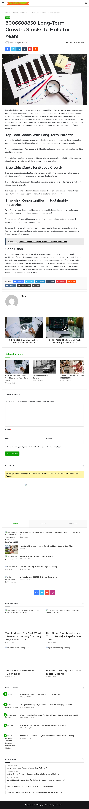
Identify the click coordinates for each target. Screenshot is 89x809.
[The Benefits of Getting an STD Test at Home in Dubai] (11, 728)
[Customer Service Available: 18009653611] (72, 367)
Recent (15, 524)
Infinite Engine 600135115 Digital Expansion (38, 577)
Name (8, 429)
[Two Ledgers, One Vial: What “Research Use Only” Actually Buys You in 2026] (11, 537)
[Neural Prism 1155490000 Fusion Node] (11, 559)
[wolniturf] (18, 3)
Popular (43, 524)
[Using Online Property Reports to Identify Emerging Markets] (11, 708)
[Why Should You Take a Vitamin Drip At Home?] (11, 697)
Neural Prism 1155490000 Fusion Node (36, 556)
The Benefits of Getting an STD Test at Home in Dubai (43, 725)
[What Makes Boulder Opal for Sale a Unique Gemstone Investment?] (11, 718)
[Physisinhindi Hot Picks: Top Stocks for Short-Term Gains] (17, 367)
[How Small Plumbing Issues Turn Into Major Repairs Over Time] (11, 549)
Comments (72, 524)
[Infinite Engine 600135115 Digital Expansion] (11, 580)
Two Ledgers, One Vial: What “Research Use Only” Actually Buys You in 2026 (23, 636)
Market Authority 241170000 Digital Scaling (38, 567)
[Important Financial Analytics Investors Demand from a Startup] (11, 742)
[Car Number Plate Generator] (44, 367)
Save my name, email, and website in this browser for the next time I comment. (36, 447)
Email (8, 438)
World (15, 13)
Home (9, 13)
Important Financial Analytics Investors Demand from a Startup (47, 736)
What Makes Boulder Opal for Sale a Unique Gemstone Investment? (49, 715)
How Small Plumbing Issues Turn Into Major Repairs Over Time (46, 546)
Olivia (11, 43)
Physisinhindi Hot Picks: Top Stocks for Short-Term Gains (16, 378)
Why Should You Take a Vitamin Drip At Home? (40, 694)
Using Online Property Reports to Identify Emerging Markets (46, 705)
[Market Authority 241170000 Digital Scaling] (11, 570)
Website (49, 438)
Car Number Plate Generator (40, 377)
